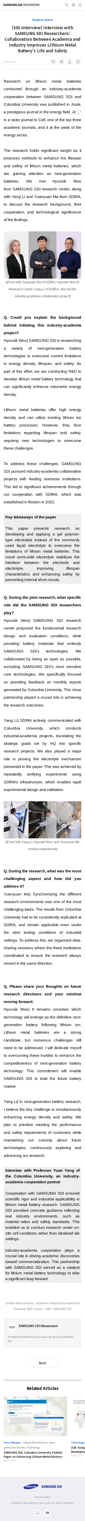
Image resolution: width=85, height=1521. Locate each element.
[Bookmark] (78, 62)
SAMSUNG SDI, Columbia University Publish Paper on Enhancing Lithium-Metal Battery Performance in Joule (33, 1454)
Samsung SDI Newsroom (21, 5)
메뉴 (80, 5)
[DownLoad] (69, 62)
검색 (66, 5)
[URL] (61, 62)
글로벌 (73, 5)
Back (42, 1362)
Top (78, 114)
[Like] (53, 62)
